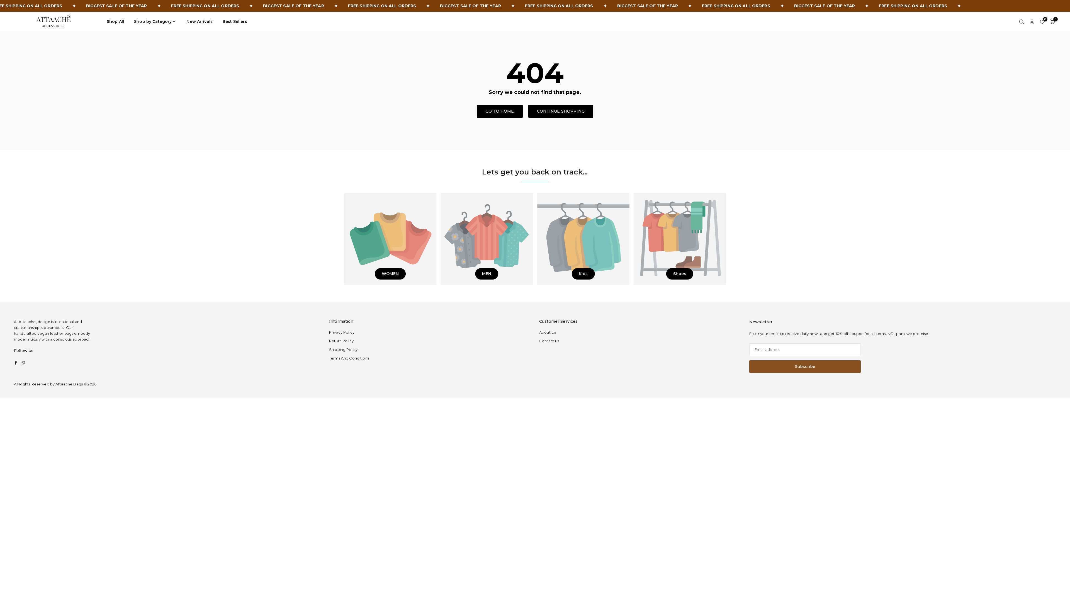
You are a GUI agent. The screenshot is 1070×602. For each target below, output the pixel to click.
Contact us (549, 341)
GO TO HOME (499, 111)
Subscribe (805, 366)
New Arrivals (199, 21)
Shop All (115, 21)
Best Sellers (235, 21)
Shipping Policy (343, 349)
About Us (547, 332)
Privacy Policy (341, 332)
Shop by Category (153, 21)
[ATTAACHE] (53, 21)
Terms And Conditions (349, 358)
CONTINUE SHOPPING (561, 111)
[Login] (1032, 21)
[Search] (1021, 21)
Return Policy (341, 341)
